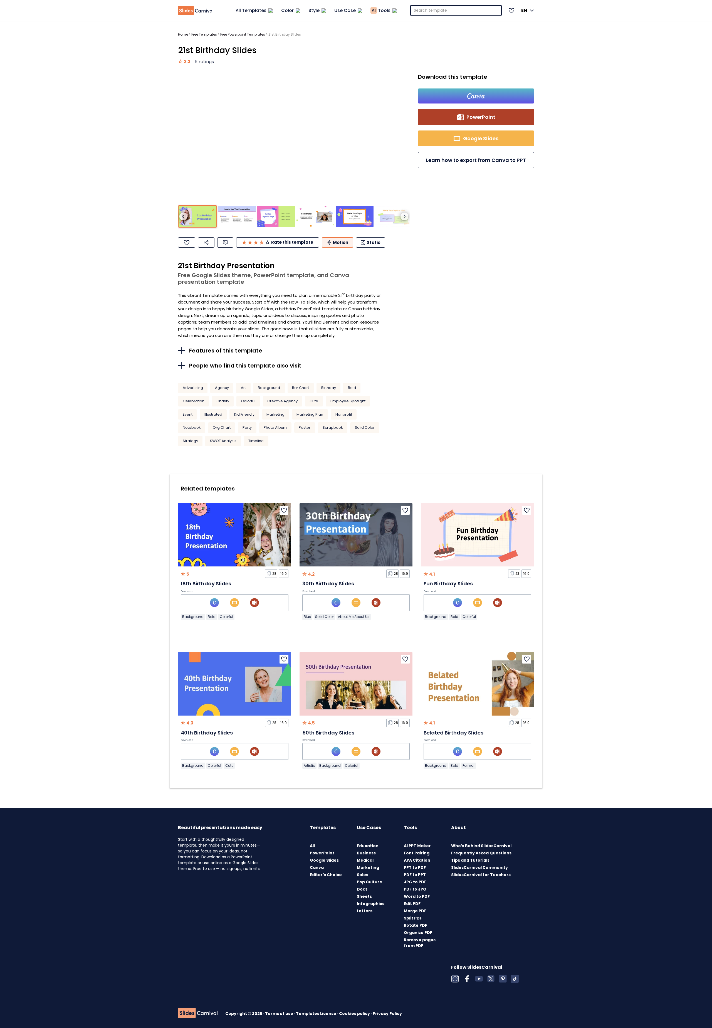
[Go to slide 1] (197, 216)
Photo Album (275, 427)
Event (187, 414)
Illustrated (213, 414)
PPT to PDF (415, 867)
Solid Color (365, 427)
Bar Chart (300, 387)
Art (243, 387)
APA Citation (417, 860)
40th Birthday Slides (207, 732)
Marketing (275, 414)
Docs (362, 889)
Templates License (316, 1013)
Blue (307, 616)
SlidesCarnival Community (479, 867)
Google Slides (324, 860)
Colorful (248, 401)
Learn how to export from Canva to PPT (476, 160)
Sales (362, 874)
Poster (304, 427)
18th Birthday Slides (206, 583)
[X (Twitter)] (491, 979)
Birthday (328, 387)
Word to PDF (417, 896)
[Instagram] (455, 979)
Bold (352, 387)
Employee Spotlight (347, 401)
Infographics (370, 903)
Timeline (256, 440)
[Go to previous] (183, 216)
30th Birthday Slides (328, 583)
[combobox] (456, 10)
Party (247, 427)
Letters (364, 911)
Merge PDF (415, 911)
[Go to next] (404, 216)
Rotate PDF (415, 925)
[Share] (206, 242)
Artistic (309, 765)
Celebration (193, 401)
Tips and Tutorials (470, 860)
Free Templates (204, 34)
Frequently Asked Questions (481, 853)
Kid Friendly (244, 414)
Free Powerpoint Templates (242, 34)
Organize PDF (418, 932)
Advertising (193, 387)
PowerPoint (322, 853)
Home (183, 34)
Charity (222, 401)
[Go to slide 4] (315, 216)
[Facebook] (467, 979)
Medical (365, 860)
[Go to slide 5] (354, 216)
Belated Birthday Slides (453, 732)
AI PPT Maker (417, 846)
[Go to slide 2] (236, 216)
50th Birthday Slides (328, 732)
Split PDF (413, 918)
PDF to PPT (415, 874)
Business (366, 853)
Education (368, 846)
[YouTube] (479, 979)
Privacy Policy (387, 1013)
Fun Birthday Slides (448, 583)
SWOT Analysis (223, 440)
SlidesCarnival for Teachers (481, 874)
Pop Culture (369, 882)
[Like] (186, 242)
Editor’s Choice (326, 874)
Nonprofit (343, 414)
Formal (468, 765)
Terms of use (279, 1013)
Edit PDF (412, 903)
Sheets (364, 896)
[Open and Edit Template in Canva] (476, 95)
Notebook (192, 427)
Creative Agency (282, 401)
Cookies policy (355, 1013)
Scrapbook (333, 427)
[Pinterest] (503, 979)
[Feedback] (225, 242)
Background (269, 387)
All (312, 846)
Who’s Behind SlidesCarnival (481, 846)
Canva (317, 867)
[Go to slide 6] (393, 216)
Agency (222, 387)
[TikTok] (515, 979)
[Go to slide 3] (276, 216)
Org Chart (222, 427)
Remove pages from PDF (420, 942)
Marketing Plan (309, 414)
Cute (314, 401)
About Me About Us (353, 616)
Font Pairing (416, 853)
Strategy (190, 440)
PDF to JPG (415, 889)
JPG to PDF (415, 882)
